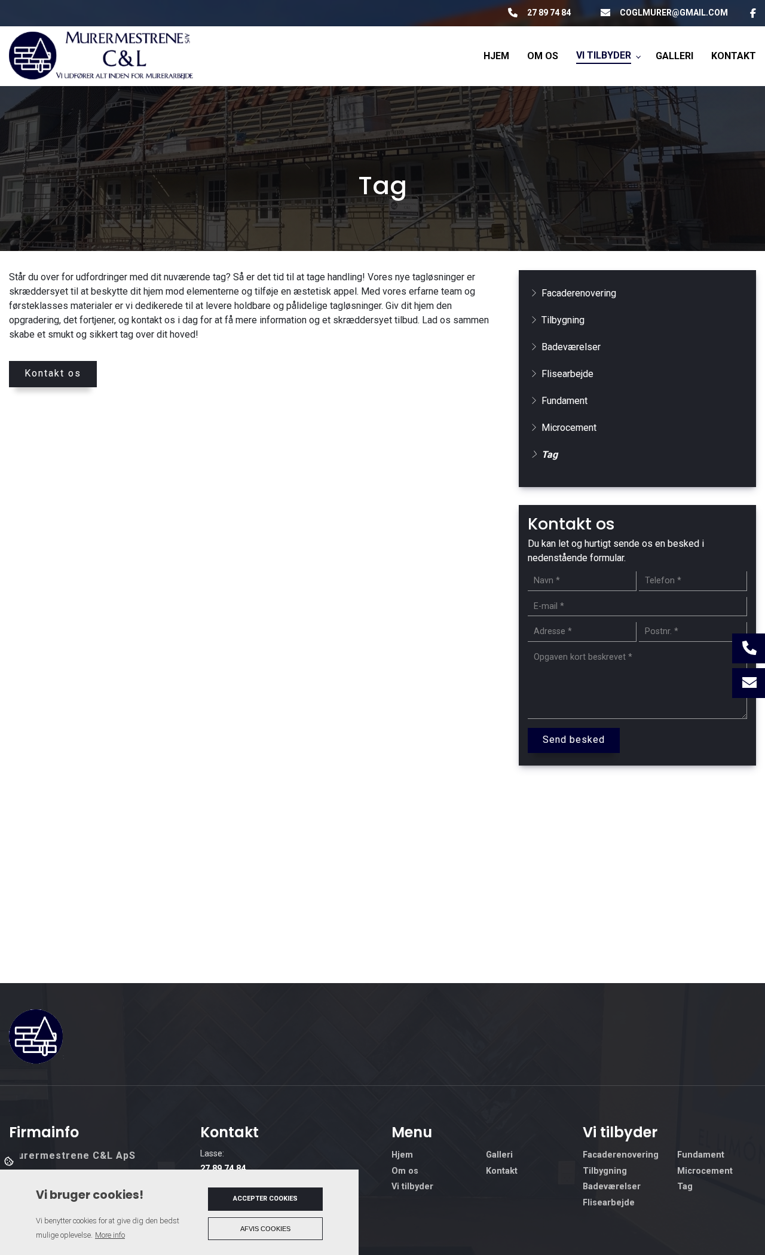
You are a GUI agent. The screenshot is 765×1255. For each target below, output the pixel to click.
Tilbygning (563, 320)
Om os (404, 1171)
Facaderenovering (578, 293)
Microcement (568, 427)
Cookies (10, 1161)
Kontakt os (53, 373)
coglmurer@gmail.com (674, 12)
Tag (549, 454)
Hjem (402, 1155)
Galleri (499, 1155)
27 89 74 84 (549, 12)
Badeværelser (571, 347)
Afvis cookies (265, 1228)
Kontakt (502, 1171)
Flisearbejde (567, 373)
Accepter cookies (265, 1198)
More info (110, 1234)
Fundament (564, 400)
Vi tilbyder (412, 1187)
